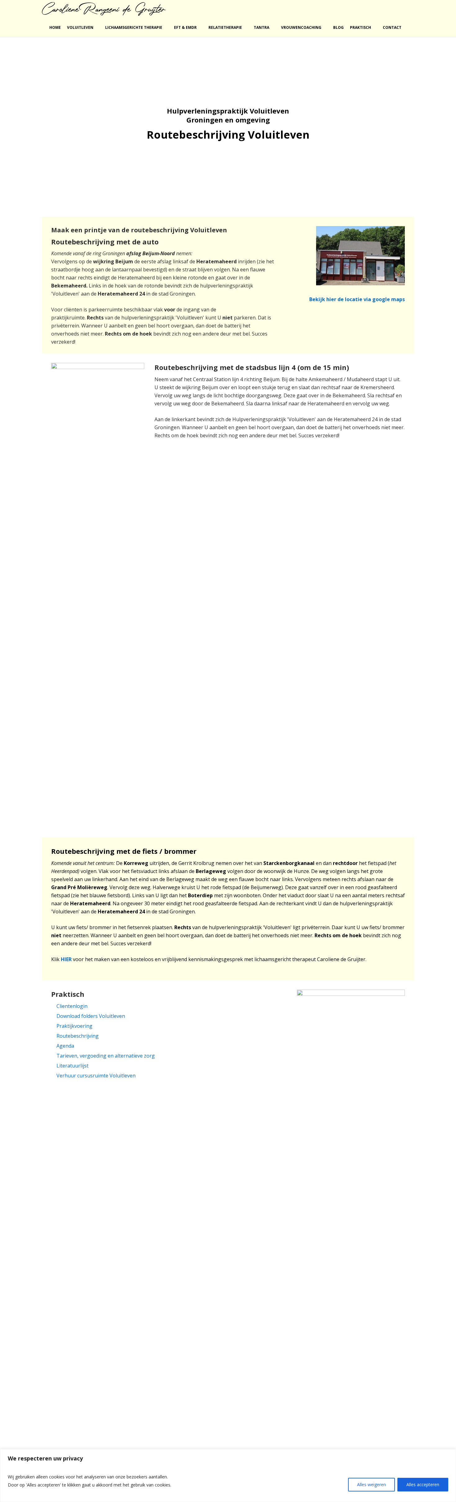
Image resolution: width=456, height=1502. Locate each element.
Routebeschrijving (77, 1035)
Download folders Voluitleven (90, 1016)
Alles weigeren (371, 1484)
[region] (228, 1475)
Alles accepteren (422, 1484)
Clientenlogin (71, 1006)
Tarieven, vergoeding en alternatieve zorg (105, 1055)
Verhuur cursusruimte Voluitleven (96, 1075)
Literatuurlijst (72, 1065)
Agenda (65, 1045)
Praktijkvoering (74, 1026)
